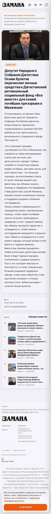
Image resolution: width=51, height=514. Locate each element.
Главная (4, 430)
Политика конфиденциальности (14, 455)
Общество (11, 65)
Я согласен (26, 507)
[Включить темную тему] (29, 4)
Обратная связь (19, 450)
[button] (46, 4)
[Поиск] (23, 4)
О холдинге (6, 450)
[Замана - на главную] (13, 5)
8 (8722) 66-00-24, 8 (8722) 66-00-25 (25, 437)
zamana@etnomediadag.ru (27, 441)
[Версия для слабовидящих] (35, 4)
